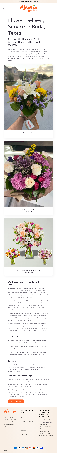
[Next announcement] (54, 1)
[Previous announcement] (3, 1)
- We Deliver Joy (15, 450)
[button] (3, 8)
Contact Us (24, 434)
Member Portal (25, 430)
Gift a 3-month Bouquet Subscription (28, 270)
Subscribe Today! (16, 401)
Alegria (9, 450)
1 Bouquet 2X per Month (28, 209)
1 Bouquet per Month (28, 133)
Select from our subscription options (33, 340)
